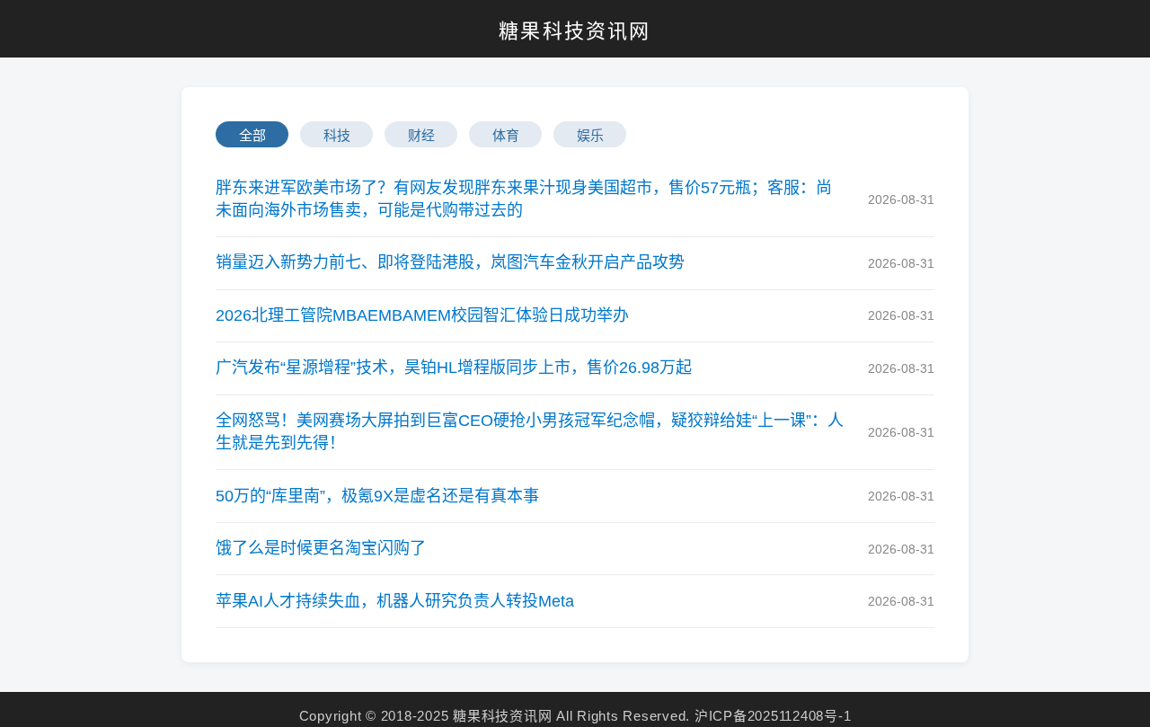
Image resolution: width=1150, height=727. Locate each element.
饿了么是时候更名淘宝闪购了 (321, 548)
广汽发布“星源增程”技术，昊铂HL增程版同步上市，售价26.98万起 (454, 368)
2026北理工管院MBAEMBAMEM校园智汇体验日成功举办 (422, 315)
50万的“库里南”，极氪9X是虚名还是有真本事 (377, 496)
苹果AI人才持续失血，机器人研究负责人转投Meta (395, 601)
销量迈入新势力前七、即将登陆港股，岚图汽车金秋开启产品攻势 (450, 262)
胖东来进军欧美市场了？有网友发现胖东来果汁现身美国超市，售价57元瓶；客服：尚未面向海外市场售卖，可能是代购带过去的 (524, 199)
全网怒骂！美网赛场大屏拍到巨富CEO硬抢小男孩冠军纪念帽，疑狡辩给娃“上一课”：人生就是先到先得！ (530, 432)
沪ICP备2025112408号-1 (773, 715)
